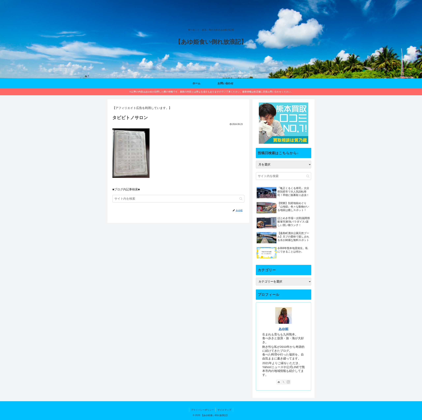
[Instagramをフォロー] (288, 382)
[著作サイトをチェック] (279, 382)
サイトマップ (224, 409)
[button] (241, 199)
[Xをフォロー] (283, 382)
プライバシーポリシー (202, 409)
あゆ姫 (283, 329)
